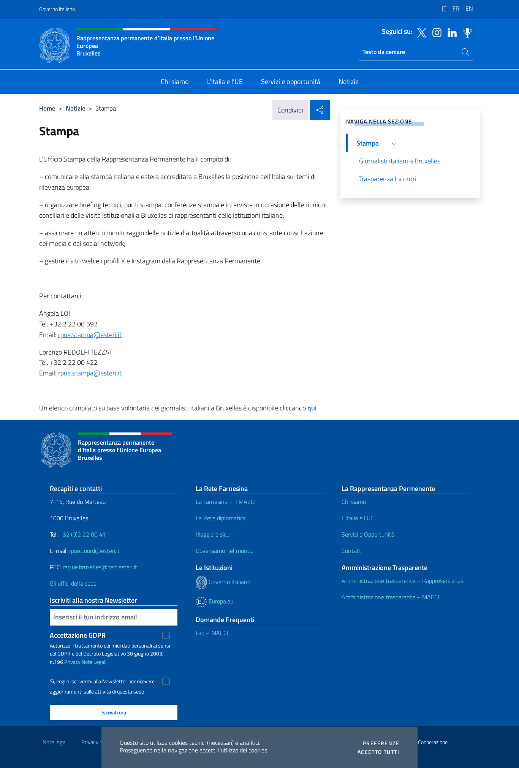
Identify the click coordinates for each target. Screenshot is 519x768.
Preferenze (381, 743)
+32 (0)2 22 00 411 (83, 534)
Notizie (75, 108)
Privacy (72, 662)
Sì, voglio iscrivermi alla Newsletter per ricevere (102, 681)
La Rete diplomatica (221, 518)
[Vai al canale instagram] (435, 31)
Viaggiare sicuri (214, 534)
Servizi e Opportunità (368, 534)
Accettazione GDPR (78, 635)
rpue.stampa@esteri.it (90, 334)
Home (47, 108)
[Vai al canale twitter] (419, 31)
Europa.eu (220, 601)
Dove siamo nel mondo (224, 550)
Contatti (352, 550)
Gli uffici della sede (73, 583)
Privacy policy (97, 742)
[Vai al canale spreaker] (465, 31)
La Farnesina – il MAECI (226, 501)
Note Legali (94, 662)
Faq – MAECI (212, 632)
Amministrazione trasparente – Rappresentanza (403, 580)
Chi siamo (354, 501)
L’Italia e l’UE (358, 518)
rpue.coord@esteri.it (94, 550)
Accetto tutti (378, 752)
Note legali (55, 742)
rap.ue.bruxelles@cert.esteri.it (100, 567)
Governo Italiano (57, 9)
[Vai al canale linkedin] (450, 31)
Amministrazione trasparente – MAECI (390, 597)
